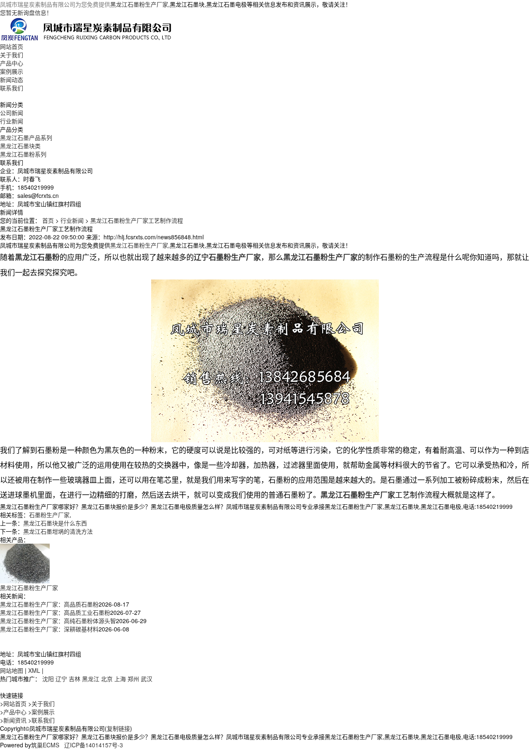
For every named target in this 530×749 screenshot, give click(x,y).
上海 (120, 678)
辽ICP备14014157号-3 (93, 745)
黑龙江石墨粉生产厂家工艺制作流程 (136, 220)
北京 (107, 678)
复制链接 (118, 728)
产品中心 (11, 63)
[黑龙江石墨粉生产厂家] (25, 563)
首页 (48, 220)
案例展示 (11, 71)
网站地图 (11, 670)
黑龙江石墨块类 (20, 146)
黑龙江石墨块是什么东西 (55, 523)
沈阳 (48, 678)
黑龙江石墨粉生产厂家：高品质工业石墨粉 (55, 612)
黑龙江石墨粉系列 (23, 154)
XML (34, 670)
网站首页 (11, 46)
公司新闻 (11, 112)
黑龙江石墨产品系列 (26, 137)
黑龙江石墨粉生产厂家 (139, 4)
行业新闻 (11, 121)
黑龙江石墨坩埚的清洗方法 (58, 531)
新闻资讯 (14, 720)
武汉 (146, 678)
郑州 (133, 678)
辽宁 (61, 678)
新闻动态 (11, 79)
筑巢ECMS (45, 745)
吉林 (74, 678)
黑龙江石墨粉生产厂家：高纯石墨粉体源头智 (58, 621)
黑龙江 (90, 678)
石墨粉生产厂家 (49, 515)
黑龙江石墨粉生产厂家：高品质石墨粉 (49, 604)
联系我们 (11, 88)
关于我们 (11, 55)
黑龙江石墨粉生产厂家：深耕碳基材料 (49, 629)
